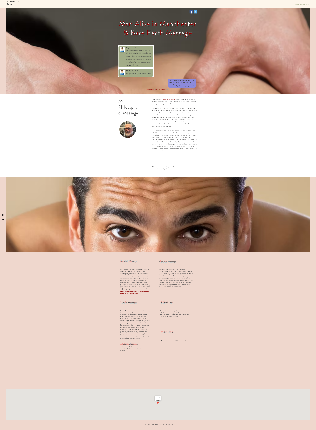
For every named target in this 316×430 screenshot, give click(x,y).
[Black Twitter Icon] (3, 220)
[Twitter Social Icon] (195, 11)
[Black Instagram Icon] (3, 215)
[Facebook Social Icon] (191, 11)
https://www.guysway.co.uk (184, 86)
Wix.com (170, 424)
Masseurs (11, 6)
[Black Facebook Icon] (3, 210)
